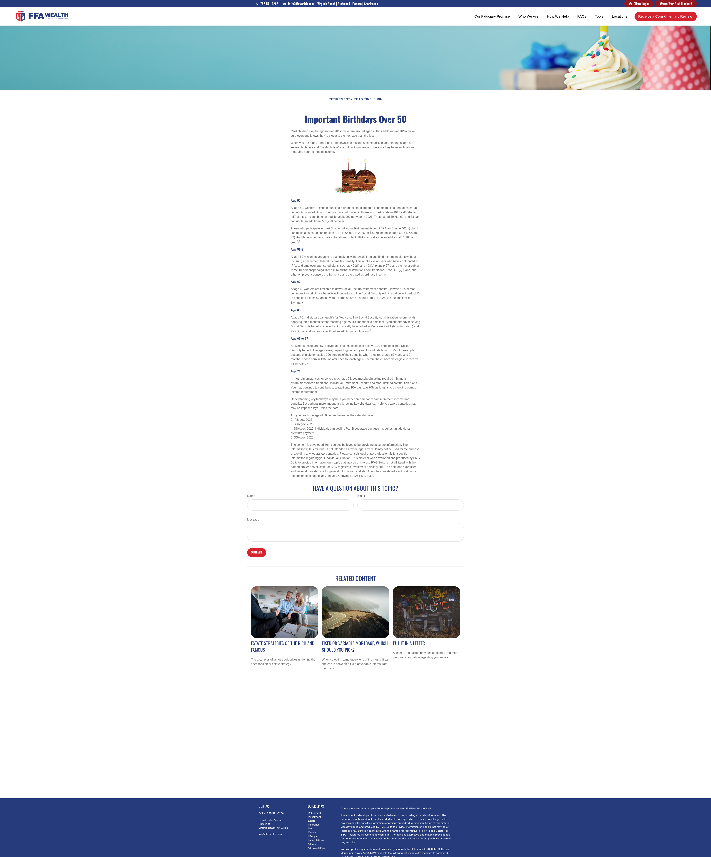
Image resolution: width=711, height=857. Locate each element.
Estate (311, 820)
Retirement (314, 812)
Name (251, 495)
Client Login (641, 3)
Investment (314, 816)
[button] (492, 16)
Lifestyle (313, 836)
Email (361, 495)
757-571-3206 (269, 3)
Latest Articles (316, 840)
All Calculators (316, 847)
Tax (310, 828)
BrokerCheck (424, 808)
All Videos (313, 844)
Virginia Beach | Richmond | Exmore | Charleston (347, 3)
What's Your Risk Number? (676, 3)
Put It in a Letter (409, 643)
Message (253, 519)
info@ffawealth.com (301, 3)
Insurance (314, 824)
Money (312, 832)
